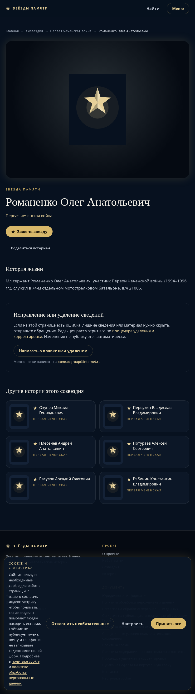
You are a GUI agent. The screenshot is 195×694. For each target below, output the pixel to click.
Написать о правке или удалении (53, 350)
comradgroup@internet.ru (79, 361)
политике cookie (25, 661)
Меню (178, 8)
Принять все (168, 623)
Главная (12, 31)
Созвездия (34, 31)
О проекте (110, 553)
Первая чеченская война (71, 31)
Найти (153, 8)
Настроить (132, 623)
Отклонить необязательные (80, 623)
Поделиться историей (30, 248)
